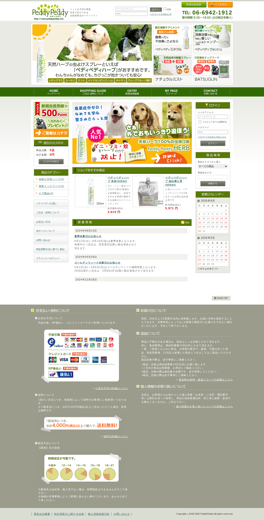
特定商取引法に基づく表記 (50, 249)
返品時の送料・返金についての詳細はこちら (206, 379)
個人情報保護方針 (99, 514)
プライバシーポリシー (48, 258)
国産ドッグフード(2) (51, 186)
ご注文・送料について (48, 212)
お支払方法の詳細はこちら (111, 388)
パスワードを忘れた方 (160, 14)
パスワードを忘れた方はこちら (212, 137)
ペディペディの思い (46, 203)
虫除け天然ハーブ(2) (51, 179)
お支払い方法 (43, 221)
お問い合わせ (43, 240)
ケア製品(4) (46, 193)
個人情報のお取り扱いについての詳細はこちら (204, 406)
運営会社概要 (42, 514)
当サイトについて (45, 230)
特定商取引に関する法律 (69, 514)
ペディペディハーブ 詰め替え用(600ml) (176, 181)
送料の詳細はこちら (116, 436)
